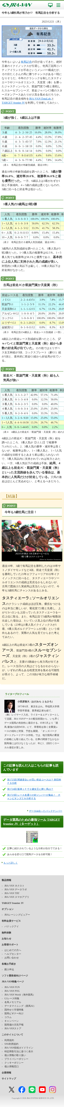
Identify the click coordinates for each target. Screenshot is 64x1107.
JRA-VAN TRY (11, 893)
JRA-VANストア (12, 1028)
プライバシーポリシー (16, 1059)
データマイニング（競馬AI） (20, 1006)
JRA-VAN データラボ (15, 889)
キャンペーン (11, 1021)
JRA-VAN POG (12, 991)
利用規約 (9, 1040)
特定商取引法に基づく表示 (18, 1051)
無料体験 (6, 932)
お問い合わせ (11, 957)
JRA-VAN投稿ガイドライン (18, 1047)
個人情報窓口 (11, 1066)
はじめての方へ (12, 950)
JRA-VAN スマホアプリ (16, 897)
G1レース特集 (11, 998)
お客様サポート (10, 944)
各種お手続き (9, 964)
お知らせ (6, 938)
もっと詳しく (10, 863)
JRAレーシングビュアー (17, 914)
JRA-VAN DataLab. (40, 98)
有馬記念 (26, 61)
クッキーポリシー (14, 1062)
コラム (8, 1017)
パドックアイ (11, 926)
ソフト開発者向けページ (15, 975)
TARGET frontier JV (13, 102)
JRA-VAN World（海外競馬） (19, 994)
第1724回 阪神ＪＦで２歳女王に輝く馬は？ (30, 789)
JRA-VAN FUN (12, 987)
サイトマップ (9, 1078)
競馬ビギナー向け (14, 1013)
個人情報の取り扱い (15, 1055)
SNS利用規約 (11, 1044)
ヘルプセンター (12, 954)
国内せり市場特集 (14, 1009)
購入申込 (9, 969)
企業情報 (6, 1072)
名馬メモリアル (12, 1002)
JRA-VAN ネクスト (14, 885)
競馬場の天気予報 (14, 1024)
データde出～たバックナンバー (45, 811)
